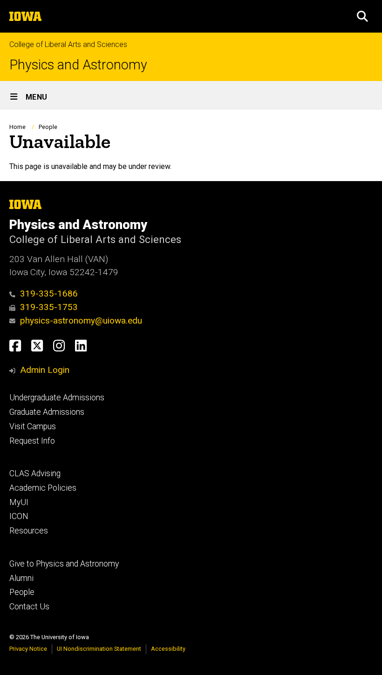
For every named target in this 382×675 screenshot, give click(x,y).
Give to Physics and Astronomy (64, 563)
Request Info (32, 441)
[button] (362, 16)
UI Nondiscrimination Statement (99, 648)
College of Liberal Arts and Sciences (68, 44)
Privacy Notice (28, 648)
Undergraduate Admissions (56, 397)
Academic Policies (42, 488)
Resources (28, 530)
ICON (18, 516)
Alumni (21, 578)
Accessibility (168, 648)
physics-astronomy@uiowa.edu (81, 320)
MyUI (18, 502)
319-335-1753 (49, 307)
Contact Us (29, 606)
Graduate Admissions (46, 412)
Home (17, 126)
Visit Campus (32, 426)
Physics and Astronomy (78, 65)
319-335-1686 (49, 293)
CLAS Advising (35, 473)
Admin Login (44, 369)
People (48, 126)
